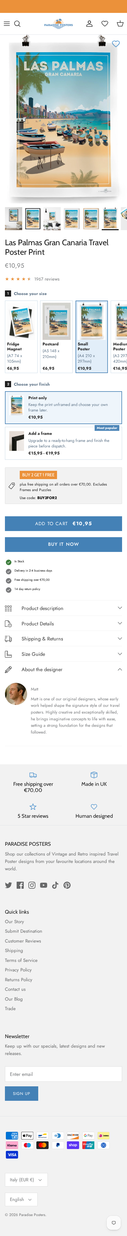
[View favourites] (105, 24)
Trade (10, 1008)
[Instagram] (31, 885)
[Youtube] (43, 885)
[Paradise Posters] (58, 23)
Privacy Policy (18, 969)
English (17, 1199)
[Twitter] (8, 885)
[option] (63, 119)
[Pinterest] (67, 885)
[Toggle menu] (7, 23)
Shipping (14, 950)
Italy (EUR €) (22, 1179)
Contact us (15, 989)
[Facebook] (20, 885)
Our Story (14, 921)
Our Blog (14, 999)
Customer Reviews (23, 941)
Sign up (21, 1093)
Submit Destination (23, 931)
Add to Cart (63, 523)
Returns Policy (18, 979)
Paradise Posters (32, 1215)
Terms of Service (21, 960)
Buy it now (63, 544)
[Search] (20, 23)
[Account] (89, 23)
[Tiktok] (55, 885)
